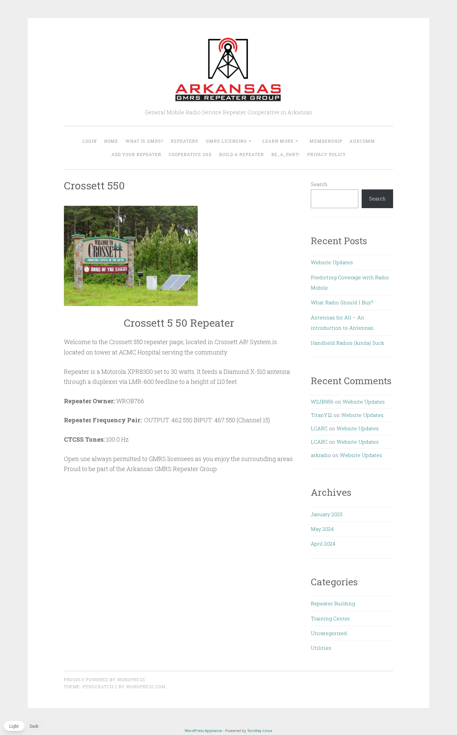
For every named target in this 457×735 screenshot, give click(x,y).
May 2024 (322, 529)
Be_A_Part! (285, 154)
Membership (325, 141)
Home (111, 141)
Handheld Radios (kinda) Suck (347, 342)
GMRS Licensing (226, 141)
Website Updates (332, 262)
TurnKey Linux (259, 730)
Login (89, 141)
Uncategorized (329, 633)
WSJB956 (322, 401)
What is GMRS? (144, 141)
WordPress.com (146, 686)
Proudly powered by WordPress (104, 679)
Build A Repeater (241, 154)
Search (319, 184)
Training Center (330, 618)
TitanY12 (321, 415)
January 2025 (327, 514)
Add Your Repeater (136, 154)
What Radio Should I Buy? (342, 302)
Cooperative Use (190, 154)
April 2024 (323, 543)
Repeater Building (333, 603)
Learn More (278, 141)
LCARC (319, 428)
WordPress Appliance (203, 730)
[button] (23, 726)
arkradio (321, 455)
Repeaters (184, 141)
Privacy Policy (326, 154)
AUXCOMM (362, 141)
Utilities (321, 647)
